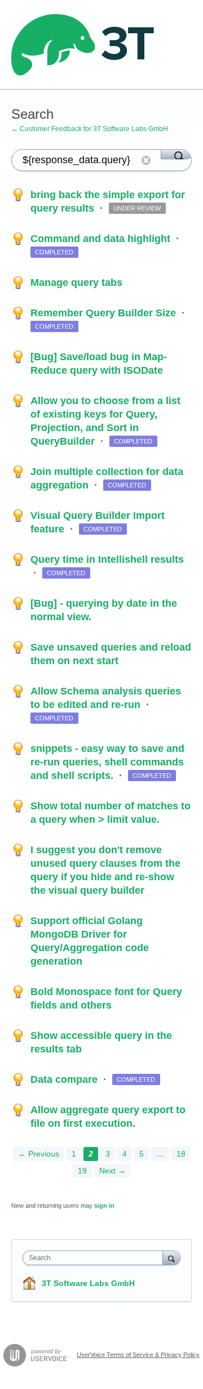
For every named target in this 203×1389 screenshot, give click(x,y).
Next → (112, 1170)
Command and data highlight (101, 238)
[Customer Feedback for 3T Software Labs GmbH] (83, 44)
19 (82, 1170)
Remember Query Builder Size (104, 313)
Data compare (65, 1079)
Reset (146, 160)
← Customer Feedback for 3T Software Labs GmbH (89, 129)
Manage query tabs (76, 282)
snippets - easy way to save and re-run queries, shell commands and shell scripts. (107, 762)
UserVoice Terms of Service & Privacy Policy (138, 1354)
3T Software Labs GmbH (88, 1283)
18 (181, 1153)
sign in (104, 1205)
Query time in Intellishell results (107, 559)
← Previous (38, 1153)
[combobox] (95, 1258)
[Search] (176, 154)
